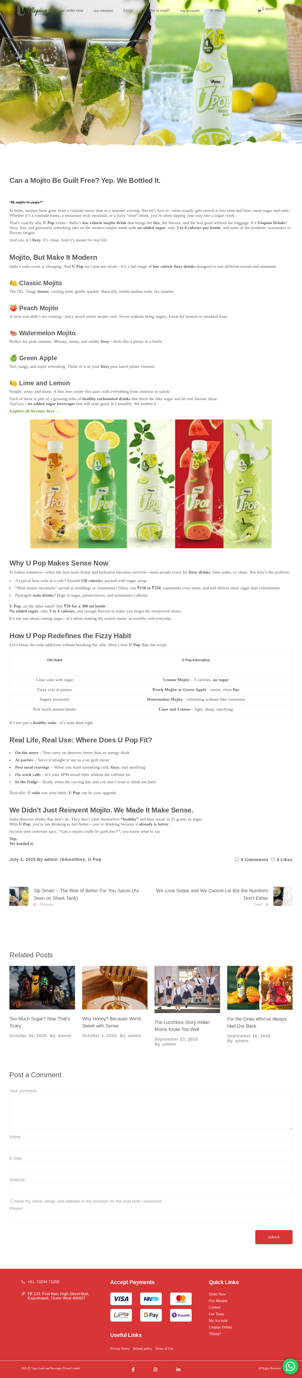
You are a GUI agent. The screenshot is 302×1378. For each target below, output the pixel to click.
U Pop (94, 859)
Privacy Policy (120, 1348)
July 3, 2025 (22, 859)
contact (214, 1307)
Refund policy (142, 1348)
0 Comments (253, 859)
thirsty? (215, 1334)
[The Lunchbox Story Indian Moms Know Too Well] (187, 989)
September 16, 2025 (249, 1036)
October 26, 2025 (28, 1035)
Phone (16, 1208)
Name (15, 1137)
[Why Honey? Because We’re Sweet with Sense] (115, 987)
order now (217, 1294)
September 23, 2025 (176, 1039)
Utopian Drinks (220, 1327)
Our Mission (218, 1301)
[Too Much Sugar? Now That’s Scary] (42, 987)
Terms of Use (164, 1348)
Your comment (23, 1091)
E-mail (15, 1158)
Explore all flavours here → (34, 411)
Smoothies (73, 859)
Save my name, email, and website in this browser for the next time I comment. (88, 1201)
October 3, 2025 (99, 1035)
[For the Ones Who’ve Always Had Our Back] (260, 988)
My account (218, 1321)
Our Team (216, 1314)
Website (17, 1179)
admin (51, 859)
